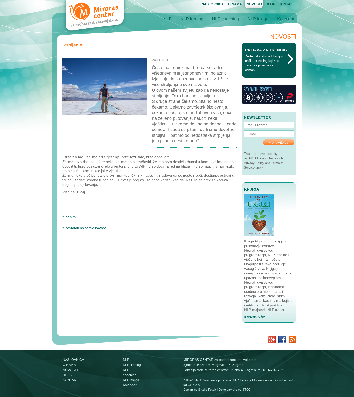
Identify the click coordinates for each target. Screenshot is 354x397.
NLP (167, 18)
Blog (270, 4)
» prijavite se (278, 142)
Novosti (254, 4)
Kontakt (287, 4)
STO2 (246, 389)
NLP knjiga (258, 18)
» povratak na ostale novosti (84, 228)
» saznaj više (254, 317)
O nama (235, 4)
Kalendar (286, 18)
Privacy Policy (254, 163)
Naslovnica (213, 4)
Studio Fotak (207, 389)
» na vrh (69, 217)
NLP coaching (225, 18)
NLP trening (191, 18)
